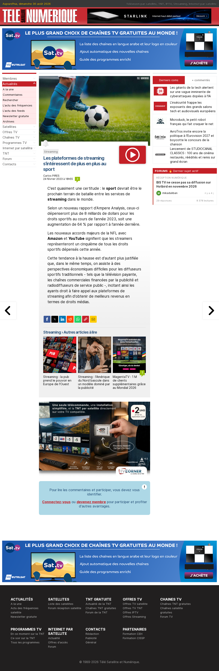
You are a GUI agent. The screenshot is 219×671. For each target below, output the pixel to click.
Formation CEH (132, 633)
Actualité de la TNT (98, 603)
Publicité (91, 638)
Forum (7, 159)
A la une (8, 89)
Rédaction (92, 633)
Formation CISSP (134, 638)
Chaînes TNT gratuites (101, 608)
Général (91, 642)
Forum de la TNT (97, 612)
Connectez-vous (56, 502)
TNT (161, 3)
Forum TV (166, 616)
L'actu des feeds (14, 110)
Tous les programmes (25, 642)
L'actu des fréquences (17, 105)
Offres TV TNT (133, 608)
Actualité (54, 638)
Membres (10, 78)
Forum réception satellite (64, 608)
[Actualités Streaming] (132, 162)
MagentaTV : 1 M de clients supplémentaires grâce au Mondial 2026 (129, 382)
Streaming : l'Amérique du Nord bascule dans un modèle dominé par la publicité (94, 382)
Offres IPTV (130, 612)
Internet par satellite (202, 3)
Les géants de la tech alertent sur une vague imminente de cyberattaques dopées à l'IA (192, 92)
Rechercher (10, 100)
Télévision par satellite (141, 3)
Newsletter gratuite (16, 116)
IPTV (169, 3)
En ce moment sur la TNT (27, 633)
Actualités (10, 84)
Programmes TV (15, 143)
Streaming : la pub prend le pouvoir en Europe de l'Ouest (57, 380)
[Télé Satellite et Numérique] (40, 16)
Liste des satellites (60, 603)
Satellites (9, 127)
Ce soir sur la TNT (23, 638)
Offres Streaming (134, 616)
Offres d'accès (58, 642)
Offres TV (10, 132)
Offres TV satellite (135, 603)
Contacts (9, 164)
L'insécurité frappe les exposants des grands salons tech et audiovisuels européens (193, 107)
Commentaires (12, 94)
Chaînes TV (11, 137)
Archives (8, 121)
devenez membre (91, 502)
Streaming (180, 3)
